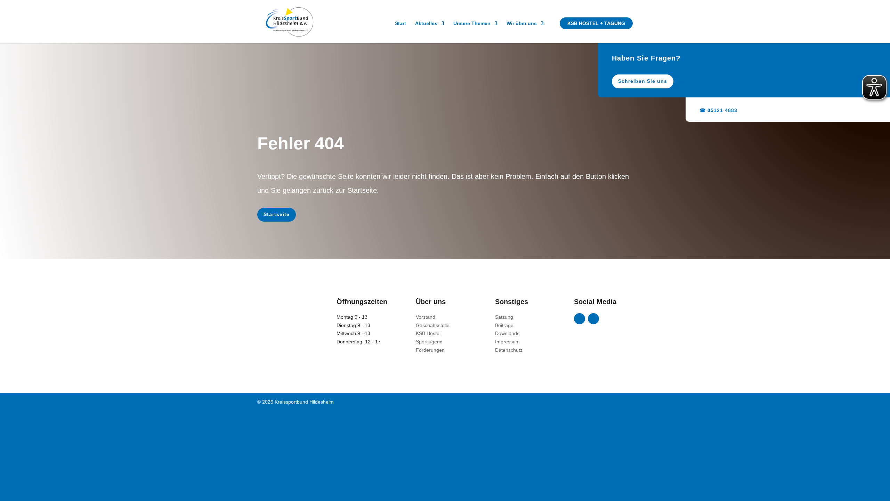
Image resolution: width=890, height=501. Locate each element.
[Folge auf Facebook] (579, 318)
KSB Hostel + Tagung (596, 23)
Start (400, 23)
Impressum (507, 341)
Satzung (504, 317)
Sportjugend (429, 341)
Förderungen (430, 350)
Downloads (507, 333)
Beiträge (504, 325)
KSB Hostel (428, 333)
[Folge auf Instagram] (593, 318)
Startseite (277, 214)
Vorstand (425, 317)
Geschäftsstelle (433, 325)
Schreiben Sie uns (642, 81)
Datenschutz (509, 350)
